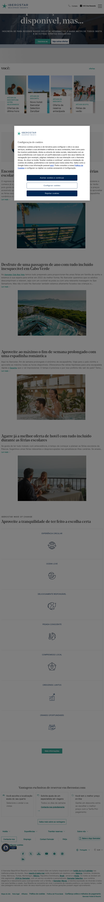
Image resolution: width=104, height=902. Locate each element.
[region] (52, 163)
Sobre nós (81, 831)
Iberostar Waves (60, 881)
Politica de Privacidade (55, 894)
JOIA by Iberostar (22, 878)
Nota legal (16, 894)
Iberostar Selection (75, 878)
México (36, 875)
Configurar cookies (52, 185)
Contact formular (47, 839)
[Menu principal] (100, 6)
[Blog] (38, 853)
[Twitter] (30, 853)
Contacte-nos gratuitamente (52, 807)
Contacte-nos (9, 839)
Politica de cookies (37, 894)
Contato (74, 6)
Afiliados (24, 894)
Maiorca (79, 873)
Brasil (62, 875)
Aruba (76, 875)
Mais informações (52, 751)
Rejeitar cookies (52, 193)
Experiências (29, 831)
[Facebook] (23, 853)
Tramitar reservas (55, 831)
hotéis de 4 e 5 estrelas (83, 870)
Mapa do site (5, 894)
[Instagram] (62, 853)
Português (83, 850)
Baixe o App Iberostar (91, 838)
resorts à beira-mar (37, 873)
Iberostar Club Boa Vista (14, 274)
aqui (52, 165)
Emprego (27, 839)
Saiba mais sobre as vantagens (52, 822)
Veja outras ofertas (60, 41)
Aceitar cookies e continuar (52, 178)
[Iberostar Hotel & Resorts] (26, 6)
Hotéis (5, 831)
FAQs (65, 839)
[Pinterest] (54, 853)
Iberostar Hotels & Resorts (92, 896)
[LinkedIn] (23, 859)
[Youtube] (46, 853)
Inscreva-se (43, 41)
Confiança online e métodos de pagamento (83, 894)
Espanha (13, 368)
